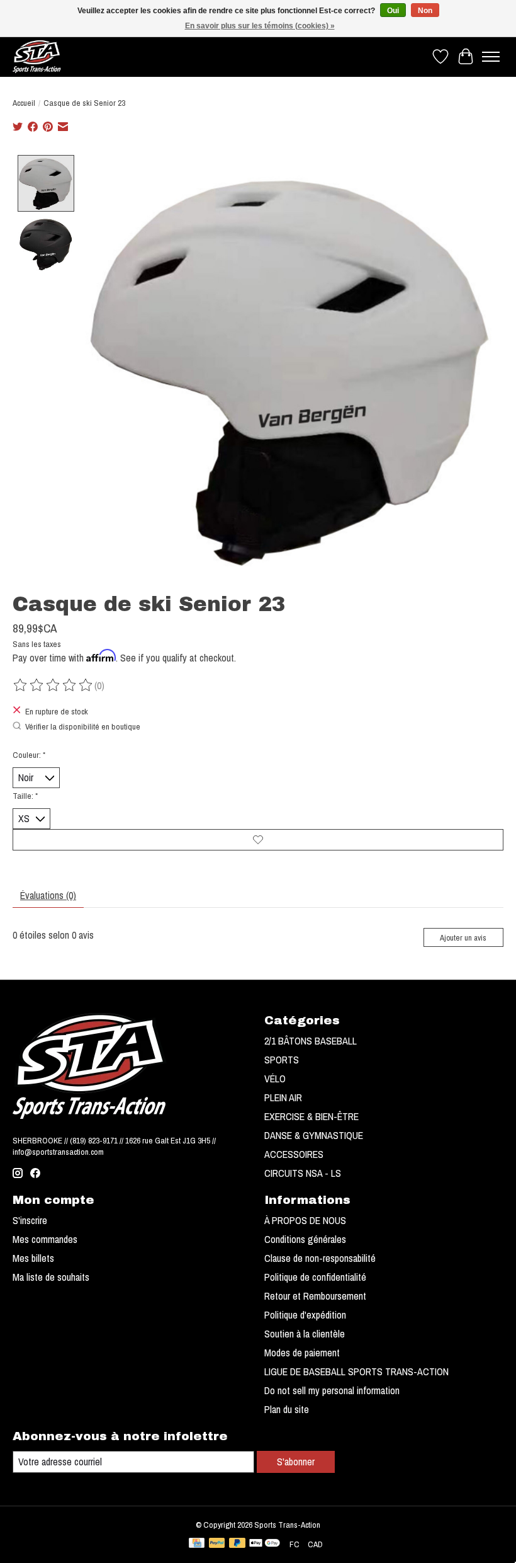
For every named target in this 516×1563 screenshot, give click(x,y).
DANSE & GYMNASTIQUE (313, 1135)
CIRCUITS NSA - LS (302, 1173)
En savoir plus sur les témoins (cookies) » (260, 25)
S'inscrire (30, 1220)
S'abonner (296, 1462)
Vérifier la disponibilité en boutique (82, 726)
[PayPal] (217, 1544)
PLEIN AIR (283, 1097)
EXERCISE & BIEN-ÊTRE (311, 1116)
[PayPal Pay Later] (237, 1544)
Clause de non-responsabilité (320, 1258)
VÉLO (275, 1078)
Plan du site (286, 1409)
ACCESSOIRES (293, 1154)
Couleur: (29, 754)
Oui (393, 10)
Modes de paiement (302, 1353)
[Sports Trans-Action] (37, 56)
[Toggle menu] (490, 56)
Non (425, 10)
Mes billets (33, 1258)
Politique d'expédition (305, 1315)
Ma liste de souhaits (51, 1277)
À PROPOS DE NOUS (305, 1220)
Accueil (24, 102)
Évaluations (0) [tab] (48, 895)
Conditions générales (305, 1239)
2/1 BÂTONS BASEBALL (310, 1041)
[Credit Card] (197, 1544)
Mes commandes (45, 1239)
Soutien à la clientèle (304, 1334)
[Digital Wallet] (264, 1544)
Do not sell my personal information (332, 1390)
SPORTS (281, 1060)
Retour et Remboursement (315, 1296)
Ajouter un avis (463, 937)
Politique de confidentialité (315, 1277)
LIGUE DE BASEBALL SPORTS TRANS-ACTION (356, 1371)
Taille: (25, 795)
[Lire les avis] (53, 685)
